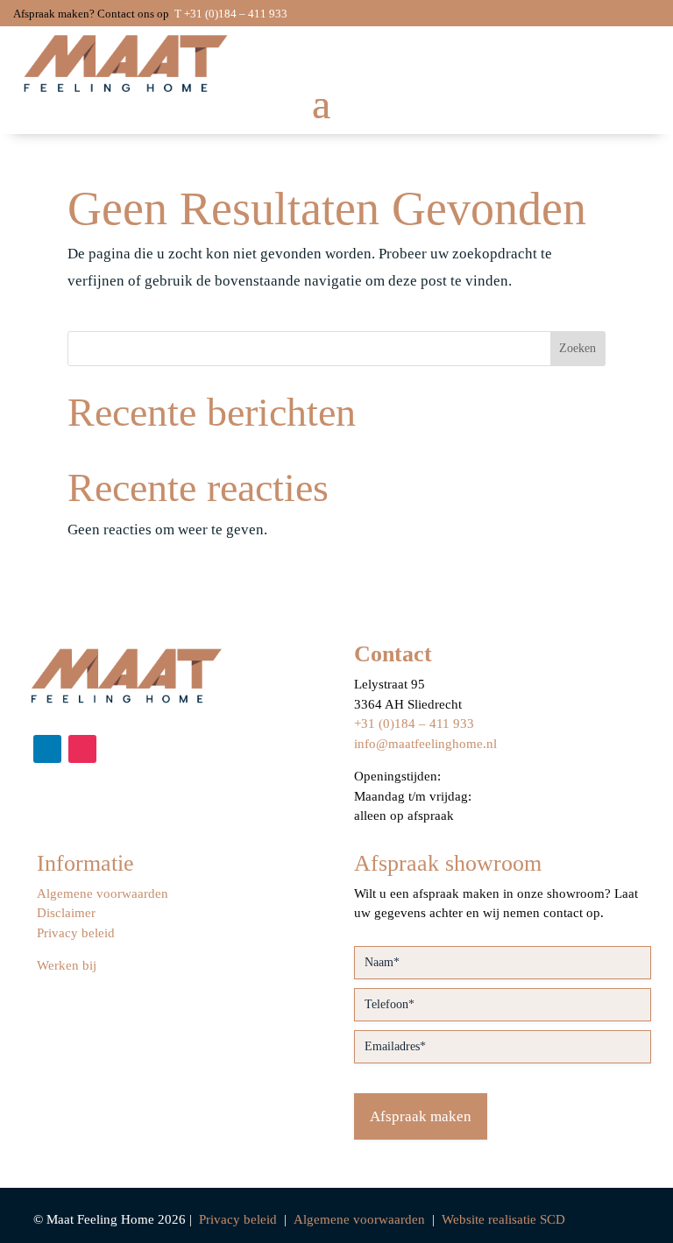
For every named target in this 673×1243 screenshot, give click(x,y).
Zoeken (577, 348)
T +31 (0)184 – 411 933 (230, 13)
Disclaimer (66, 913)
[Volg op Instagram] (82, 749)
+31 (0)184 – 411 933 (414, 724)
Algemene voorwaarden (102, 893)
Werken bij (66, 965)
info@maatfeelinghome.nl (425, 744)
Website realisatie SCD (503, 1219)
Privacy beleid (76, 933)
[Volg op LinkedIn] (47, 749)
